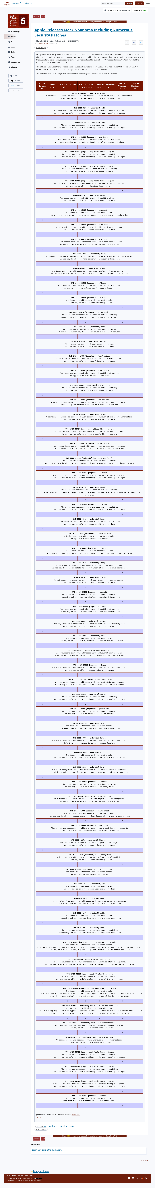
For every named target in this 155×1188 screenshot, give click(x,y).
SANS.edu (76, 1114)
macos (45, 1126)
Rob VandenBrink (124, 10)
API (25, 1178)
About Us (14, 67)
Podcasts (14, 42)
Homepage (15, 31)
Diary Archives (41, 1171)
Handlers (26, 1181)
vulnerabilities (68, 1126)
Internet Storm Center (22, 3)
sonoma (59, 1126)
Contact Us (15, 62)
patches (52, 1126)
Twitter (39, 1117)
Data (13, 52)
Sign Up (148, 3)
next (43, 16)
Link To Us (10, 1181)
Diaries (14, 37)
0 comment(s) (41, 48)
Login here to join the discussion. (47, 1150)
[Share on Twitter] (141, 42)
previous (36, 16)
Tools (13, 57)
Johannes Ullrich (42, 44)
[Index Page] (7, 3)
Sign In (139, 3)
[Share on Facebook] (134, 42)
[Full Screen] (127, 42)
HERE (68, 22)
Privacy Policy (36, 1181)
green (144, 10)
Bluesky (18, 85)
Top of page (144, 1160)
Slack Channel (17, 76)
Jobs (13, 47)
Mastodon (17, 81)
